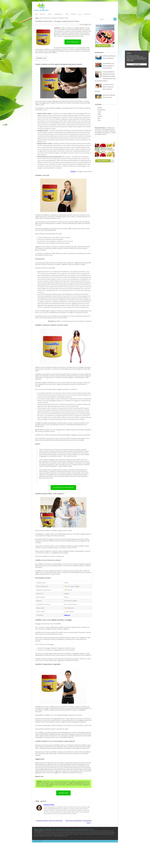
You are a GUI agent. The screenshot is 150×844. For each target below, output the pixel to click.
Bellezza (42, 14)
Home (36, 14)
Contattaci (87, 14)
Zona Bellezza (39, 841)
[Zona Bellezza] (41, 11)
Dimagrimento (58, 14)
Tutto (99, 120)
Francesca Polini (49, 805)
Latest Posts (43, 801)
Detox (67, 14)
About (37, 801)
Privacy (68, 829)
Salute (49, 14)
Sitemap (85, 829)
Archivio (62, 829)
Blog (80, 14)
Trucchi (73, 171)
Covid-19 (91, 829)
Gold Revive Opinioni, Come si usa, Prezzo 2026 (48, 820)
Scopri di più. (130, 60)
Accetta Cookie (136, 64)
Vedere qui (67, 615)
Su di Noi (73, 829)
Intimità (73, 14)
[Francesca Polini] (39, 810)
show (45, 58)
